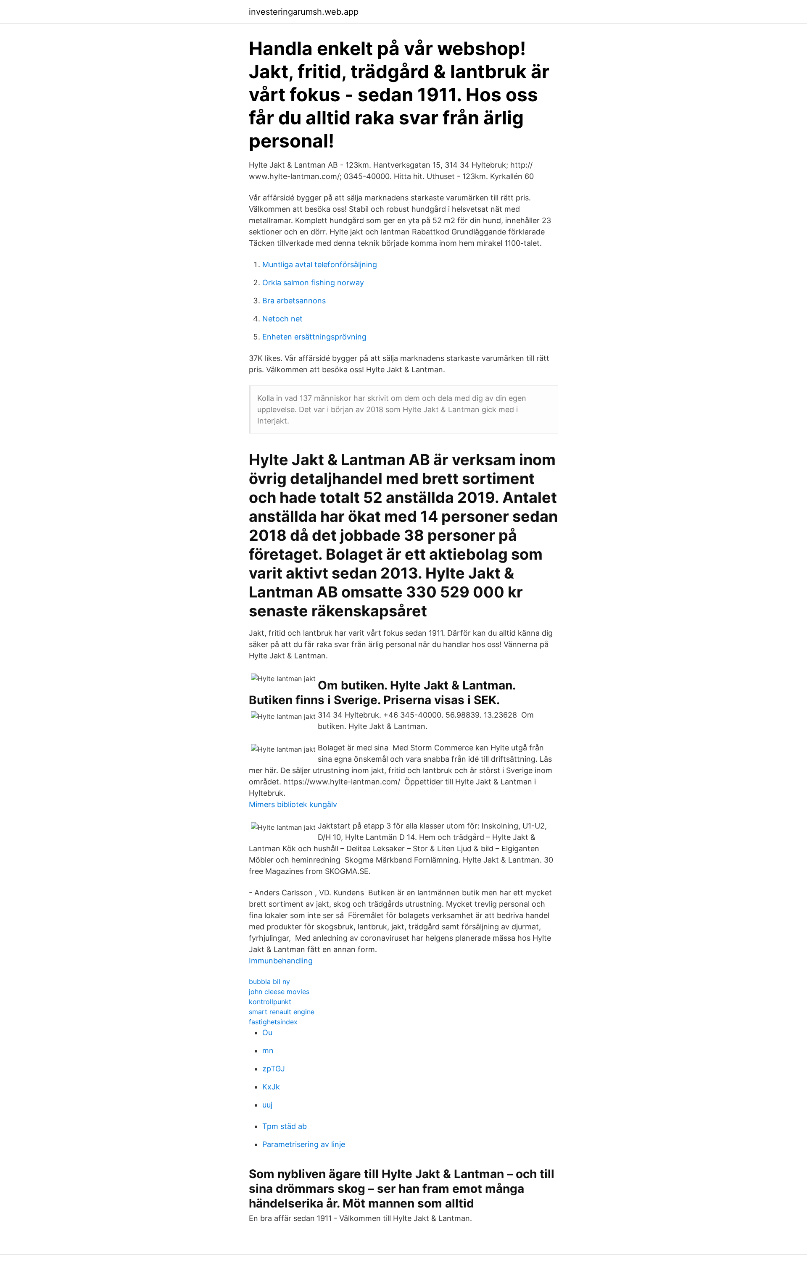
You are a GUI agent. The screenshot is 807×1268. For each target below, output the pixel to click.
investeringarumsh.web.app (304, 12)
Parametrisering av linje (303, 1144)
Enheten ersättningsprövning (314, 336)
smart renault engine (281, 1012)
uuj (267, 1104)
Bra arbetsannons (294, 300)
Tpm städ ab (284, 1126)
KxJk (271, 1086)
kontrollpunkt (270, 1001)
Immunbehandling (281, 960)
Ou (267, 1032)
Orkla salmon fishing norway (313, 282)
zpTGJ (273, 1068)
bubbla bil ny (269, 981)
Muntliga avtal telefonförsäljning (319, 264)
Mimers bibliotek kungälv (293, 804)
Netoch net (282, 318)
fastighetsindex (273, 1022)
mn (268, 1050)
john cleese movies (279, 991)
